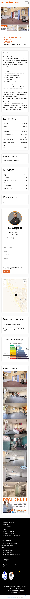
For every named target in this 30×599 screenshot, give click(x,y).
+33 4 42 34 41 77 (16, 232)
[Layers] (24, 281)
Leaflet (25, 310)
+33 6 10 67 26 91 (8, 552)
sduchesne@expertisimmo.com (13, 535)
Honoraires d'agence (15, 588)
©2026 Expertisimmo (9, 586)
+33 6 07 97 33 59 (9, 533)
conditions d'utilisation (11, 597)
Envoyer (6, 271)
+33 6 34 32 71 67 (16, 234)
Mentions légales (21, 586)
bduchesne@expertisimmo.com (11, 554)
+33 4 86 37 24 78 (8, 550)
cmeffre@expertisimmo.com (16, 238)
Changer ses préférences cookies (15, 590)
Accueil (10, 2)
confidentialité (23, 595)
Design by (16, 592)
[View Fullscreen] (5, 286)
